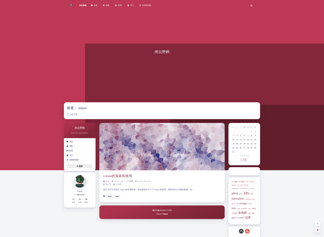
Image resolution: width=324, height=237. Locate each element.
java (235, 193)
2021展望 (241, 181)
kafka (252, 194)
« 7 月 (243, 160)
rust (234, 208)
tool (249, 208)
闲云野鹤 (82, 5)
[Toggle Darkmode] (317, 223)
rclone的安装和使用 (117, 176)
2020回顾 (234, 181)
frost (107, 181)
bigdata (234, 185)
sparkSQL (244, 208)
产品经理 (234, 213)
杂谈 (253, 213)
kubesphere (238, 198)
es (240, 188)
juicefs (241, 194)
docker (246, 185)
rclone (250, 203)
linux (253, 199)
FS (247, 188)
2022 (247, 181)
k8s (246, 193)
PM (237, 203)
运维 (248, 217)
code (241, 185)
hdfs (253, 188)
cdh (238, 185)
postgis (243, 203)
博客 (71, 146)
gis (249, 188)
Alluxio (252, 181)
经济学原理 (240, 218)
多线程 (242, 212)
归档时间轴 (73, 160)
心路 (249, 213)
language (248, 199)
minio (233, 203)
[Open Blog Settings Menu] (317, 230)
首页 (71, 142)
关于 (71, 155)
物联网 (234, 218)
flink (243, 188)
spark (238, 208)
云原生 (254, 208)
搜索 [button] (80, 166)
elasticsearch (235, 188)
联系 (71, 151)
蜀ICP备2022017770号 (162, 210)
